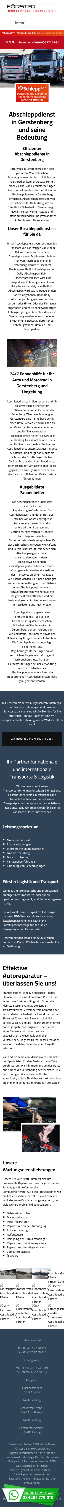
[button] (17, 23)
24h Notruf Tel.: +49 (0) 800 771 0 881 (32, 738)
